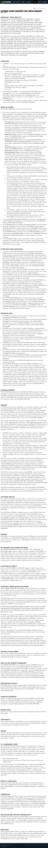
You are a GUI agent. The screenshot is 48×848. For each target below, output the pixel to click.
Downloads (44, 1)
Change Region (3, 846)
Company (28, 1)
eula (33, 844)
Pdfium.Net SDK (15, 1)
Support (23, 1)
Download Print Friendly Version (40, 8)
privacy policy (28, 844)
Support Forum (44, 844)
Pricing (39, 1)
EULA (35, 1)
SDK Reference (38, 844)
